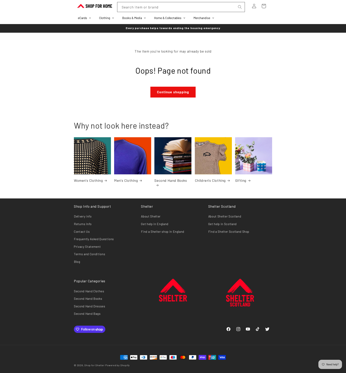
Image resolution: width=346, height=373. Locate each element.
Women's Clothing (88, 180)
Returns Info (83, 224)
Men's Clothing (126, 180)
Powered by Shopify (117, 365)
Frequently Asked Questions (94, 239)
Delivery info (83, 216)
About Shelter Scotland (224, 216)
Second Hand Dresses (89, 306)
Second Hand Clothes (89, 291)
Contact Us (82, 231)
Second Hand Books (170, 180)
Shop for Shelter (94, 365)
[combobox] (181, 7)
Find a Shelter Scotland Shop (228, 231)
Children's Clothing (210, 180)
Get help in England (154, 224)
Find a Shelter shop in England (162, 231)
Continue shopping (173, 92)
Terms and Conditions (89, 254)
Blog (77, 261)
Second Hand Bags (87, 313)
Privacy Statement (87, 246)
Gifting (240, 180)
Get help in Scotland (222, 224)
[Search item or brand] (239, 7)
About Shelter (151, 216)
